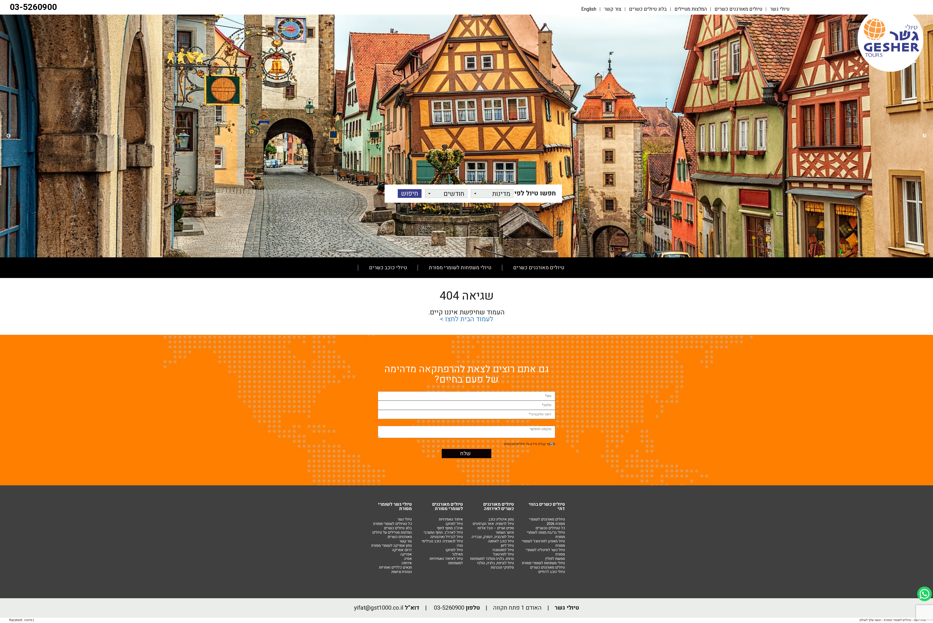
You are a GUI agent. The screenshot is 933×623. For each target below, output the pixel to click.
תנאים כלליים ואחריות (395, 567)
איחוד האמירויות (451, 519)
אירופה (407, 563)
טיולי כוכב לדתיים (551, 571)
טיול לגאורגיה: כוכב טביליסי (442, 541)
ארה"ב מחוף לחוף (450, 528)
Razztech (15, 620)
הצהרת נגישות (401, 571)
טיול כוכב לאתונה (501, 541)
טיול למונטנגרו (503, 550)
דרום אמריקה (402, 550)
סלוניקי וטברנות (502, 567)
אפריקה (406, 554)
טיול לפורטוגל (503, 554)
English (588, 9)
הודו (460, 545)
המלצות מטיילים (690, 9)
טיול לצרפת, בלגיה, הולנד (495, 563)
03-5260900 (33, 7)
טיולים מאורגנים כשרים (738, 9)
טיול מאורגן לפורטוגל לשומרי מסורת (543, 543)
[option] (466, 136)
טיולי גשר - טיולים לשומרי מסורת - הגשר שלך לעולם (893, 620)
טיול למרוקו (454, 523)
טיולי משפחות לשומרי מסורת (460, 268)
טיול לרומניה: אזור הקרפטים (493, 523)
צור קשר (612, 9)
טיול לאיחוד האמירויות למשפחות (446, 561)
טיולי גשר (779, 9)
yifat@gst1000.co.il (378, 608)
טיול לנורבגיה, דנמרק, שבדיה (493, 536)
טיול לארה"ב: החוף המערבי (443, 532)
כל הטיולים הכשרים (550, 528)
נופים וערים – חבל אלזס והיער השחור (495, 530)
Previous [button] (924, 136)
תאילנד (457, 554)
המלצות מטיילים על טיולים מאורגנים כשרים (392, 534)
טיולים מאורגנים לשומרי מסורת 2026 (547, 521)
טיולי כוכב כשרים (388, 268)
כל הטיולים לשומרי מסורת (392, 523)
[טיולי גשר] (890, 71)
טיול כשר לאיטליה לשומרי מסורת (545, 552)
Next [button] (8, 136)
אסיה (408, 558)
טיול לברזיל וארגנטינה (446, 536)
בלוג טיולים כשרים (648, 9)
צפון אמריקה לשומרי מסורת (391, 545)
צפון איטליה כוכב (501, 519)
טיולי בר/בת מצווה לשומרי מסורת (546, 534)
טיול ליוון (507, 545)
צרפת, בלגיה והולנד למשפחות (492, 558)
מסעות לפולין (467, 288)
